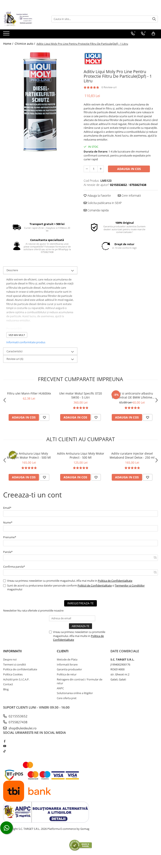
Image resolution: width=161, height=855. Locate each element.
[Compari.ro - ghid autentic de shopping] (80, 845)
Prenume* (9, 537)
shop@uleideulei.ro (22, 728)
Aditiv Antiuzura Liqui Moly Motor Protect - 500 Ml (80, 455)
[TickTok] (4, 751)
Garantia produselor (69, 669)
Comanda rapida (98, 210)
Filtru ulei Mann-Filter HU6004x (29, 393)
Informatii (12, 651)
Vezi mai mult (17, 335)
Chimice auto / (25, 44)
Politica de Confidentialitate (115, 581)
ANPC (60, 688)
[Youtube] (4, 746)
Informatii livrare (67, 664)
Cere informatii (131, 195)
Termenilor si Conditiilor (130, 585)
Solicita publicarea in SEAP (104, 203)
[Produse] (6, 35)
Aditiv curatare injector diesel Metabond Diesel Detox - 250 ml (132, 455)
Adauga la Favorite (99, 195)
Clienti (63, 651)
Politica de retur (67, 674)
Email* (7, 508)
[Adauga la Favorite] (44, 417)
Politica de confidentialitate (20, 669)
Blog (6, 689)
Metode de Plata (67, 659)
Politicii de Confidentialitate (95, 585)
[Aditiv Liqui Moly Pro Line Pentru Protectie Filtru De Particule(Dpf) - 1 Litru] (40, 101)
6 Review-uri (109, 87)
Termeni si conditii (14, 664)
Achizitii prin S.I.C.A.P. (16, 679)
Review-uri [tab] (14, 359)
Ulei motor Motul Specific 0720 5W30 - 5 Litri (80, 395)
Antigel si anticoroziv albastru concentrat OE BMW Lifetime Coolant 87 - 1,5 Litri (132, 395)
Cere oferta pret (67, 698)
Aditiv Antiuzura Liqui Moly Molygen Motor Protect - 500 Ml (29, 455)
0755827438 (17, 722)
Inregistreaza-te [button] (80, 603)
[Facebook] (4, 741)
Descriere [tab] (12, 270)
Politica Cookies (13, 674)
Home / (8, 44)
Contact (8, 684)
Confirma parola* (14, 566)
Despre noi (10, 659)
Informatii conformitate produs (25, 342)
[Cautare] (154, 19)
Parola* (8, 552)
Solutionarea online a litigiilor (75, 693)
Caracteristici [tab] (14, 351)
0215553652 (17, 716)
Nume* (7, 522)
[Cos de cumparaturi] (153, 33)
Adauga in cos (129, 169)
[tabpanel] (40, 101)
